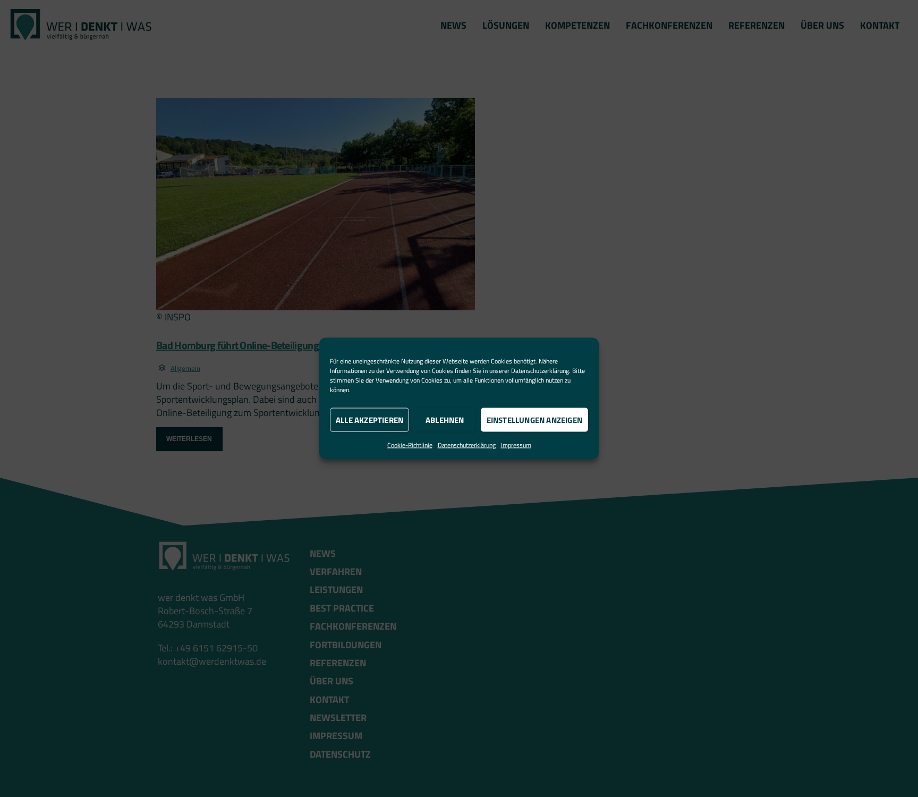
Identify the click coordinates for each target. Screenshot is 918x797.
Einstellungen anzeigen (534, 419)
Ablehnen (445, 419)
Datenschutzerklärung (540, 371)
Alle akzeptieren (369, 419)
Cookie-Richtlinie (409, 445)
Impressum (516, 445)
